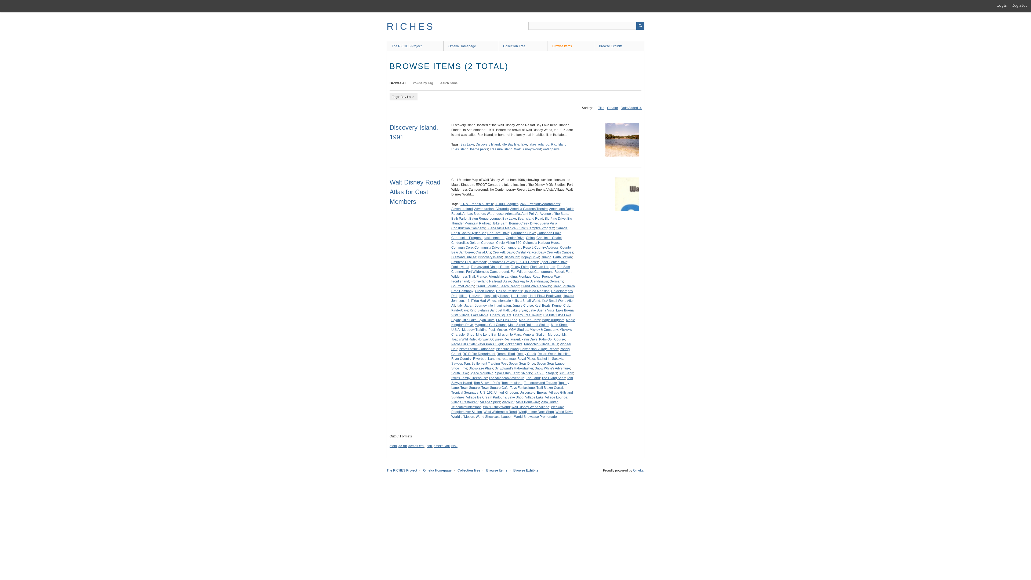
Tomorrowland (512, 383)
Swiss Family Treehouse (469, 378)
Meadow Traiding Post (478, 330)
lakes (532, 144)
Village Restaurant (464, 402)
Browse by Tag (422, 83)
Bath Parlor (459, 218)
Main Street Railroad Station (528, 325)
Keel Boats (542, 305)
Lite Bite (549, 315)
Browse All (398, 83)
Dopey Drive (530, 257)
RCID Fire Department (479, 354)
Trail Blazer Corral (549, 388)
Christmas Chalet (549, 238)
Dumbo (546, 257)
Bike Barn (500, 223)
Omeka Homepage (462, 46)
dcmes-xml (416, 446)
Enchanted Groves (501, 262)
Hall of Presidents (509, 291)
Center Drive (515, 238)
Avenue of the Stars (554, 214)
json (429, 446)
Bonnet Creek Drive (523, 223)
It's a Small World (527, 301)
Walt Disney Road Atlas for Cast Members (415, 192)
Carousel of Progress (466, 238)
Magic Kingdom (553, 320)
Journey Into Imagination (493, 305)
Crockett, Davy (503, 252)
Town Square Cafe (495, 388)
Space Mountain (481, 373)
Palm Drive (529, 339)
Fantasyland (460, 267)
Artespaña (512, 214)
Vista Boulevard (527, 402)
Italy (460, 305)
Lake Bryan (518, 310)
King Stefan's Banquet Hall (489, 310)
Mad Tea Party (529, 320)
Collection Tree (514, 46)
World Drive (564, 412)
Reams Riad (506, 354)
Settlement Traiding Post (489, 363)
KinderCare (459, 310)
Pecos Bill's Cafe (463, 344)
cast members (494, 238)
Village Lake (534, 397)
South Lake (459, 373)
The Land (533, 378)
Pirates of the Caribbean (476, 349)
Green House (485, 291)
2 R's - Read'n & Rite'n (476, 204)
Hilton (463, 296)
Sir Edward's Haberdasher (514, 368)
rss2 (454, 446)
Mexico (501, 330)
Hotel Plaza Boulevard (544, 296)
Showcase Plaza (481, 368)
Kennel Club (561, 305)
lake (524, 144)
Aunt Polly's (529, 214)
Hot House (519, 296)
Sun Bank (566, 373)
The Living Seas (553, 378)
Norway (483, 339)
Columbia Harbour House (542, 243)
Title (601, 108)
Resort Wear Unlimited (554, 354)
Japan (468, 305)
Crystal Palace (526, 252)
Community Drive (487, 247)
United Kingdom (506, 392)
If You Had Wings (483, 301)
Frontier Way (551, 276)
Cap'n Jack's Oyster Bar (468, 233)
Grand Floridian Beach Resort (497, 286)
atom (393, 446)
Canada (562, 228)
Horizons (475, 296)
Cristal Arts (483, 252)
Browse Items (562, 46)
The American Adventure (506, 378)
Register (1019, 5)
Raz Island (559, 144)
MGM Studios (518, 330)
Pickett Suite (513, 344)
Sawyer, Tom (460, 363)
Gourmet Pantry (462, 286)
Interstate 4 (506, 301)
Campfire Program (540, 228)
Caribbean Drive (523, 233)
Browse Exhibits (610, 46)
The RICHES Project (407, 46)
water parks (551, 149)
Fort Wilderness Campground (487, 272)
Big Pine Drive (555, 218)
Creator (612, 108)
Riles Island (460, 149)
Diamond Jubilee (463, 257)
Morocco (554, 334)
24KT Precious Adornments (540, 204)
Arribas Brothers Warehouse (483, 214)
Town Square (470, 388)
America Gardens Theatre (529, 209)
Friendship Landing (502, 276)
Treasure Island (501, 149)
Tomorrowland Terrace (540, 383)
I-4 (467, 301)
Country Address (546, 247)
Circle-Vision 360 (508, 243)
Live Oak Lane (506, 320)
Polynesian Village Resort (539, 349)
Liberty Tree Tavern (527, 315)
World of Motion (462, 417)
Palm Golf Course (552, 339)
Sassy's (557, 359)
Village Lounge (556, 397)
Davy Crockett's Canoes (555, 252)
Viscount (508, 402)
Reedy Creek (526, 354)
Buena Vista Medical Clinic (506, 228)
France (482, 276)
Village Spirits (490, 402)
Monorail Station (534, 334)
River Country (461, 359)
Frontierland (460, 281)
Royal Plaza (526, 359)
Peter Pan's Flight (490, 344)
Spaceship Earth (507, 373)
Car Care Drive (498, 233)
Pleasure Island (507, 349)
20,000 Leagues (506, 204)
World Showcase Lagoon (494, 417)
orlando (543, 144)
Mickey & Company (544, 330)
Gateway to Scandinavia (530, 281)
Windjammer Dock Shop (536, 412)
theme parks (479, 149)
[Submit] (640, 26)
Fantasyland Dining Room (490, 267)
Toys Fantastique (522, 388)
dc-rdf (402, 446)
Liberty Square (500, 315)
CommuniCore (462, 247)
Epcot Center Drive (553, 262)
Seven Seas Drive (522, 363)
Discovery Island (488, 144)
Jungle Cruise (523, 305)
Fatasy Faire (520, 267)
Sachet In (543, 359)
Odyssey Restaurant (505, 339)
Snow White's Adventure (552, 368)
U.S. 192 (486, 392)
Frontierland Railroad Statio (491, 281)
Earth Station (562, 257)
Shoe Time (459, 368)
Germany (556, 281)
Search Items (448, 83)
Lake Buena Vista (541, 310)
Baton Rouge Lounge (485, 218)
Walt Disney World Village (530, 407)
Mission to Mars (509, 334)
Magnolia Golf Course (491, 325)
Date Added (630, 108)
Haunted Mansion (537, 291)
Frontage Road (529, 276)
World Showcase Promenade (535, 417)
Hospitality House (497, 296)
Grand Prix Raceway (536, 286)
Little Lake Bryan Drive (478, 320)
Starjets (551, 373)
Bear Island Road (530, 218)
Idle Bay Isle (510, 144)
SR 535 (526, 373)
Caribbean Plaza (549, 233)
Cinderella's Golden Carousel (473, 243)
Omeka (638, 470)
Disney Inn (511, 257)
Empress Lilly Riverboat (468, 262)
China (530, 238)
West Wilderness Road (500, 412)
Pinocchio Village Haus (541, 344)
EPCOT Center (527, 262)
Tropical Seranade (464, 392)
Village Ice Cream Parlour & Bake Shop (495, 397)
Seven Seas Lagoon (552, 363)
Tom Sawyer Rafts (487, 383)
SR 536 (538, 373)
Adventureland (462, 209)
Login (1002, 5)
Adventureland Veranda (491, 209)
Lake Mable (479, 315)
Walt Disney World (527, 149)
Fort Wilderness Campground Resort (537, 272)
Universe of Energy (533, 392)
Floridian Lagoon (542, 267)
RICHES (411, 26)
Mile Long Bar (486, 334)
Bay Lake (467, 144)
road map (509, 359)
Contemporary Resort (517, 247)
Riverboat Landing (486, 359)
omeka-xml (442, 446)
